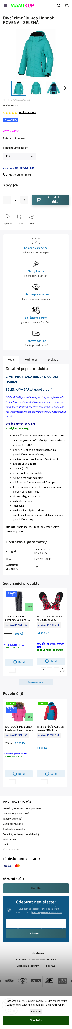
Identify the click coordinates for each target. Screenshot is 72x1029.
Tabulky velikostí (12, 819)
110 (12, 782)
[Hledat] (59, 5)
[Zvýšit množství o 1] (24, 200)
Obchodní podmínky (14, 829)
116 (12, 670)
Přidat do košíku (54, 199)
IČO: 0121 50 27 (11, 850)
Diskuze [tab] (53, 360)
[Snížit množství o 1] (7, 200)
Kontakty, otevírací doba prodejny (22, 808)
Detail (21, 662)
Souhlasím (36, 1020)
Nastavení (36, 1011)
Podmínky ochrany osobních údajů (47, 912)
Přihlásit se (36, 934)
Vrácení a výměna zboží (16, 813)
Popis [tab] (11, 360)
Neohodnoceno (27, 112)
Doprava (50, 966)
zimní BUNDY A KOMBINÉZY (42, 551)
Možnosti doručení (20, 175)
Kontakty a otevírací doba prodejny (36, 960)
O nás (6, 844)
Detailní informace (14, 138)
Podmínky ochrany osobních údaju (21, 834)
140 (44, 782)
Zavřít (63, 229)
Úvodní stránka (36, 953)
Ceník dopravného (13, 824)
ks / (36, 888)
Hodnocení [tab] (31, 360)
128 (36, 567)
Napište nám (9, 839)
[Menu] (5, 5)
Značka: (11, 105)
